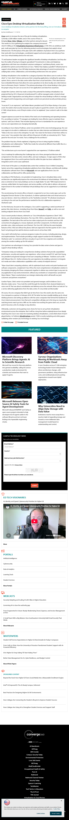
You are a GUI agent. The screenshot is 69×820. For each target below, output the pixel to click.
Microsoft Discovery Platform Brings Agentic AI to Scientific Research (16, 359)
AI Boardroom (34, 746)
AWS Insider (34, 752)
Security (64, 9)
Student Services (9, 580)
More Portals (7, 586)
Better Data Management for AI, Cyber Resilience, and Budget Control (26, 658)
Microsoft (30, 170)
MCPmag (34, 763)
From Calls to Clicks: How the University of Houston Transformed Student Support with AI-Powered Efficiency (33, 646)
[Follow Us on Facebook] (57, 3)
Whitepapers (10, 635)
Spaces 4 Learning (34, 783)
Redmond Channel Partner (34, 778)
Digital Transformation (52, 9)
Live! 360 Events (34, 760)
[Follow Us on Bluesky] (55, 3)
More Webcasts (8, 626)
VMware (19, 41)
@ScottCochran (25, 316)
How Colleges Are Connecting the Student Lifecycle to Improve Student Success (30, 700)
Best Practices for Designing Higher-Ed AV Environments (22, 693)
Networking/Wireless (36, 9)
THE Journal (34, 795)
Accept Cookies (56, 813)
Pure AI (34, 772)
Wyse (9, 41)
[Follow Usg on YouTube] (60, 3)
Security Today (35, 780)
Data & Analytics (8, 569)
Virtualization (6, 19)
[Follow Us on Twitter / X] (52, 3)
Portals (8, 554)
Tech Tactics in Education (34, 789)
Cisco (3, 36)
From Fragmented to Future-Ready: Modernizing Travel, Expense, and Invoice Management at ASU (34, 612)
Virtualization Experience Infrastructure (29, 46)
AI (14, 9)
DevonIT (41, 209)
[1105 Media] (35, 742)
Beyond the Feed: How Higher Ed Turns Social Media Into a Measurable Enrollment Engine (33, 678)
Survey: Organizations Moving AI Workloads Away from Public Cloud (52, 359)
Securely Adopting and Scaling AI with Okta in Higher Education (24, 600)
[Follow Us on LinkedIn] (49, 3)
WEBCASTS (9, 596)
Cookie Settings (41, 813)
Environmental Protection (34, 758)
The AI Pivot (34, 792)
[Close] (61, 801)
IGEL (49, 209)
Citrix (14, 41)
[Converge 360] (34, 734)
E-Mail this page (8, 322)
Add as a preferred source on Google (41, 4)
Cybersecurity (7, 564)
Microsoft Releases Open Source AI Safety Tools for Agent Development (15, 404)
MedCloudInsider (35, 766)
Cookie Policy (56, 809)
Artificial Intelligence (10, 558)
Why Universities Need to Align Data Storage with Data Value (51, 408)
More (5, 544)
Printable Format (23, 322)
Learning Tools (8, 574)
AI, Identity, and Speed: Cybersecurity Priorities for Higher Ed (23, 501)
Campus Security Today (35, 755)
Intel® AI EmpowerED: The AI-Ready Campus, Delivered (21, 685)
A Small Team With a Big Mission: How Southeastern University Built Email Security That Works (32, 619)
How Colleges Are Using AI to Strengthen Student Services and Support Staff (29, 707)
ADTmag (34, 749)
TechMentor (34, 786)
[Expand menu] (66, 4)
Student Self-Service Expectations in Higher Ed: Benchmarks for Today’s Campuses (30, 640)
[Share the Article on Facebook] (64, 19)
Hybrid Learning (22, 9)
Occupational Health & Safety (34, 769)
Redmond (34, 775)
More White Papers (9, 664)
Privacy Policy (18, 465)
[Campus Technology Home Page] (10, 3)
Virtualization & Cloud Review (34, 798)
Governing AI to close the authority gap (16, 605)
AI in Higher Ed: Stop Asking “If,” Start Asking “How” (20, 653)
